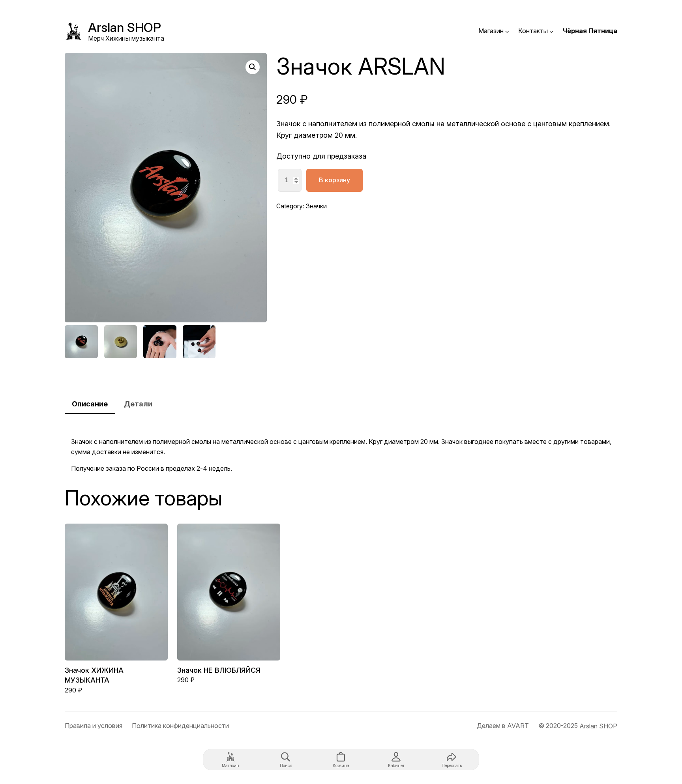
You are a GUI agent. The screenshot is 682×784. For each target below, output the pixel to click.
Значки (316, 206)
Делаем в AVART (503, 726)
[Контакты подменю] (551, 31)
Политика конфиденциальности (180, 726)
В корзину (334, 180)
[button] (252, 67)
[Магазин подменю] (507, 31)
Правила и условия (93, 726)
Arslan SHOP (124, 27)
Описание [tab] (90, 404)
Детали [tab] (138, 404)
